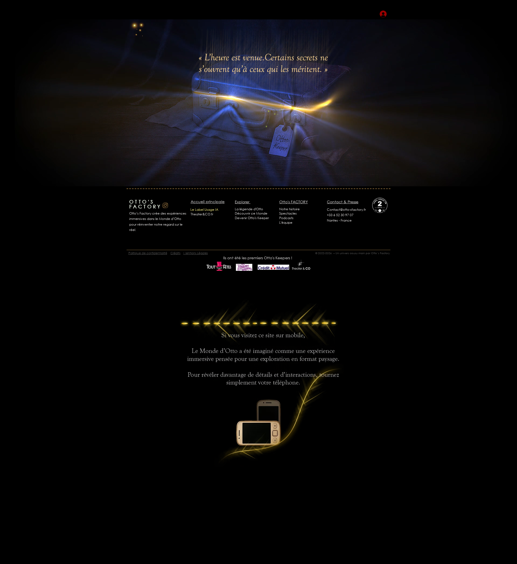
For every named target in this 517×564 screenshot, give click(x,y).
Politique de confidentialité (147, 253)
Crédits (175, 253)
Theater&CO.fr (202, 214)
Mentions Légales (195, 253)
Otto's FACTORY (293, 201)
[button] (249, 209)
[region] (144, 35)
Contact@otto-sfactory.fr (346, 209)
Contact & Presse (342, 201)
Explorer (242, 201)
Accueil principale (208, 201)
